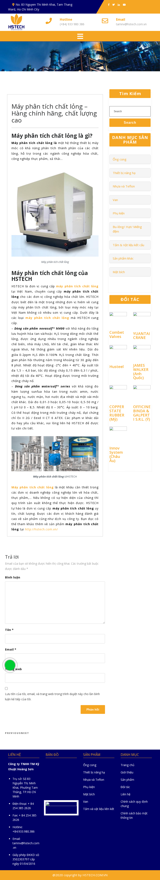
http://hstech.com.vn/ (41, 529)
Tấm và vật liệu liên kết (98, 809)
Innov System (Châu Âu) (116, 454)
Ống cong (119, 159)
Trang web (13, 669)
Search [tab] (130, 122)
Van (115, 200)
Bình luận (12, 577)
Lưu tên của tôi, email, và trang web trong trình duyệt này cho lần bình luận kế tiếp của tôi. (52, 696)
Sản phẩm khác (123, 258)
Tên (9, 630)
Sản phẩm (127, 780)
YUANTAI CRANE (141, 335)
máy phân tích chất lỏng (77, 286)
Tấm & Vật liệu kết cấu (128, 245)
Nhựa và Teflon (124, 186)
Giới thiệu (127, 772)
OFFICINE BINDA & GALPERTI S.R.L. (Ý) (142, 413)
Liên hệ (125, 794)
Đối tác (125, 787)
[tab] (80, 36)
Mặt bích (119, 272)
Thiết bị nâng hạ (124, 173)
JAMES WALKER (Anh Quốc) (140, 371)
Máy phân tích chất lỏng (32, 487)
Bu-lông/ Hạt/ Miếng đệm (127, 229)
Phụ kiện (119, 213)
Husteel (116, 366)
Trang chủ (127, 765)
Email (10, 649)
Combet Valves (116, 334)
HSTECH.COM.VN (95, 875)
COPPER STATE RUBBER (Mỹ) (116, 413)
